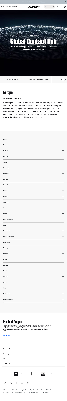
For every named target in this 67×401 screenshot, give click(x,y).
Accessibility (36, 390)
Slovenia (5, 276)
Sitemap (18, 390)
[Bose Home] (33, 7)
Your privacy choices (8, 392)
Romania (5, 265)
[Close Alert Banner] (65, 2)
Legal (22, 390)
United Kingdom (8, 299)
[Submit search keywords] (53, 7)
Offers (5, 359)
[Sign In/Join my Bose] (57, 7)
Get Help (6, 335)
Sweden (5, 288)
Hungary (5, 196)
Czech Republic (7, 168)
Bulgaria (5, 150)
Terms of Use (34, 392)
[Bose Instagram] (5, 383)
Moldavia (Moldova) (8, 236)
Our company (7, 354)
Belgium (5, 145)
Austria (5, 139)
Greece (5, 208)
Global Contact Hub (12, 79)
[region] (33, 2)
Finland (5, 185)
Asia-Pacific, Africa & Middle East (38, 79)
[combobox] (49, 6)
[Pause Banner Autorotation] (2, 2)
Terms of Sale (26, 392)
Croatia (5, 156)
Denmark (6, 173)
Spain (5, 282)
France (5, 190)
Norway (5, 248)
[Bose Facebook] (16, 383)
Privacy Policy (28, 390)
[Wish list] (61, 7)
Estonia (5, 179)
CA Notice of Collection (46, 390)
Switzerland (6, 293)
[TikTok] (27, 383)
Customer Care (7, 348)
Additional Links (7, 364)
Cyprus (5, 162)
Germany (6, 202)
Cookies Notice (18, 392)
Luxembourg (6, 230)
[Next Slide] (63, 79)
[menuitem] (3, 7)
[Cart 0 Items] (65, 7)
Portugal (5, 253)
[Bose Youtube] (22, 383)
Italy (4, 225)
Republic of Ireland (8, 219)
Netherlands (6, 242)
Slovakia (5, 271)
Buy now (43, 2)
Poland (5, 259)
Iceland (5, 213)
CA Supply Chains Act (44, 392)
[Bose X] (11, 383)
